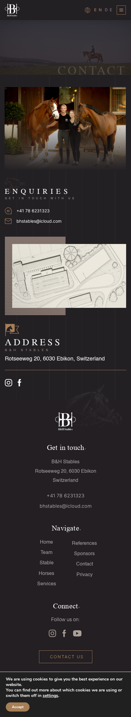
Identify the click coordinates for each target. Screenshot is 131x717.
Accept (17, 707)
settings (50, 695)
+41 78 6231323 (33, 210)
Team (46, 552)
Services (46, 584)
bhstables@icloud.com (39, 221)
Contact (84, 564)
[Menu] (121, 10)
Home (46, 542)
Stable (47, 563)
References (84, 543)
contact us (67, 656)
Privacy (84, 575)
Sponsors (84, 554)
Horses (46, 573)
